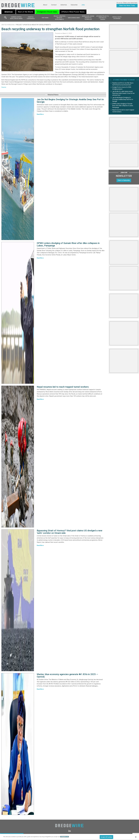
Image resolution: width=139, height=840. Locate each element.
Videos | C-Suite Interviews (116, 17)
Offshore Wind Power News (73, 12)
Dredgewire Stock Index (47, 12)
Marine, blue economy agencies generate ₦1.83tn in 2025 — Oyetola (67, 675)
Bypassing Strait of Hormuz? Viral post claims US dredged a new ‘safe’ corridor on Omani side (69, 531)
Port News (45, 17)
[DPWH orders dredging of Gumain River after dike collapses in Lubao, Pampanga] (17, 313)
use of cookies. (64, 836)
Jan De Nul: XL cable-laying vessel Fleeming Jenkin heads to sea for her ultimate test (123, 93)
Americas (8, 12)
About (45, 5)
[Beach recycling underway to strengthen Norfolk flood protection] (27, 52)
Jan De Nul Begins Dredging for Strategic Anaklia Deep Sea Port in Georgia (70, 100)
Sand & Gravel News (74, 17)
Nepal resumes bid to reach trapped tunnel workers (63, 387)
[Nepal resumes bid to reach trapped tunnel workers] (17, 456)
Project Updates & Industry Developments (59, 17)
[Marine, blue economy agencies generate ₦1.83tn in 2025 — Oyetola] (17, 744)
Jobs (83, 5)
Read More (40, 114)
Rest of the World (25, 12)
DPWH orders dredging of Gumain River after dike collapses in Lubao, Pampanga (68, 244)
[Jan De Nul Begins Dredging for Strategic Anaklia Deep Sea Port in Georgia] (17, 169)
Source (3, 87)
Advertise (64, 5)
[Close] (136, 837)
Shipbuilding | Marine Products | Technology (88, 17)
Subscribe (74, 5)
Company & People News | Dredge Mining (16, 17)
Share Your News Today (127, 5)
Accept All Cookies (106, 837)
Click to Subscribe (124, 180)
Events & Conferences (31, 17)
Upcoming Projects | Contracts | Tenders (102, 17)
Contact (54, 5)
